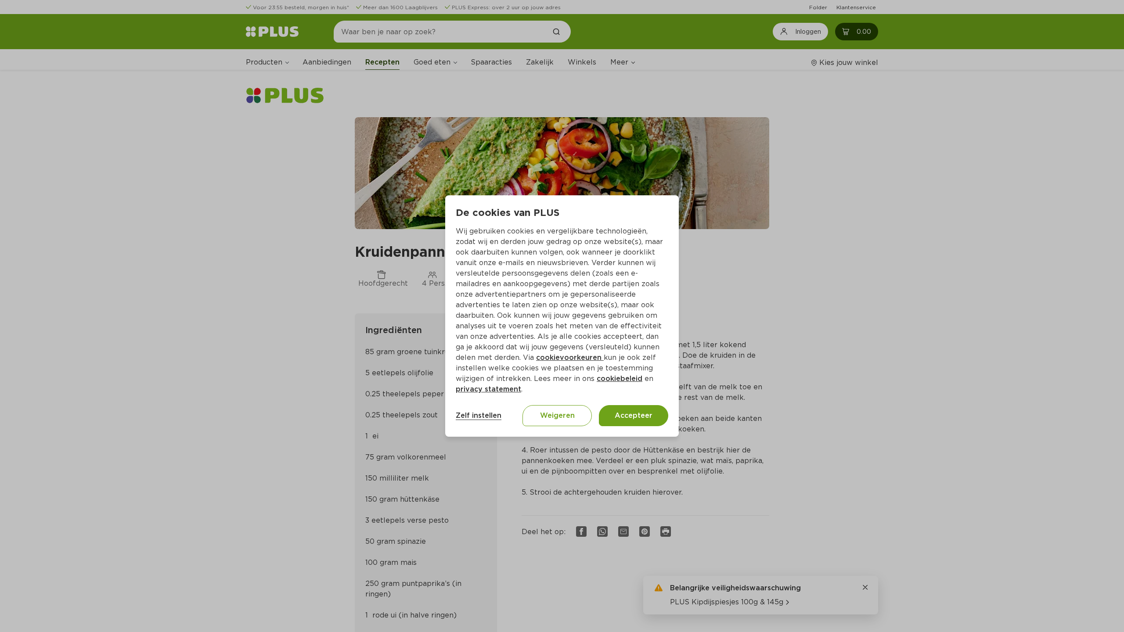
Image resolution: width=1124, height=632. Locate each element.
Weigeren (557, 415)
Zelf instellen (478, 415)
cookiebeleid (619, 378)
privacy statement (488, 389)
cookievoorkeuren (570, 357)
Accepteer (633, 415)
